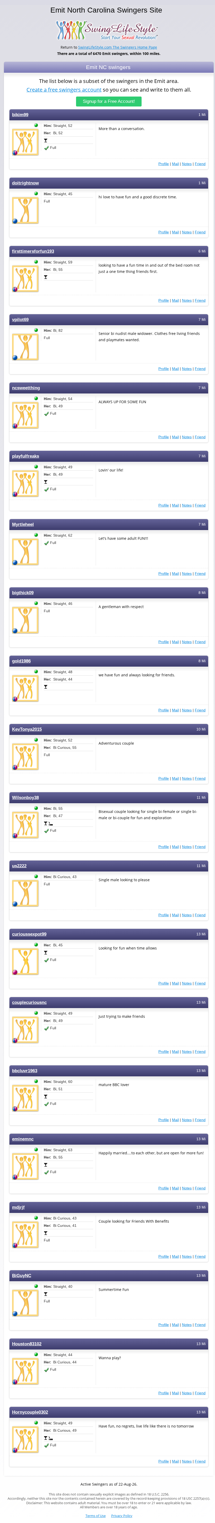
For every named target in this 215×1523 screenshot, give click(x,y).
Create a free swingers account (63, 89)
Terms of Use (95, 1516)
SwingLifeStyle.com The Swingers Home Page (117, 47)
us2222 (19, 865)
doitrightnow (25, 183)
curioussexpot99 (29, 934)
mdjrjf (18, 1207)
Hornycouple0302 (30, 1412)
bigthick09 (23, 592)
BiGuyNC (21, 1275)
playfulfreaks (25, 456)
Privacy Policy (121, 1516)
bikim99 (20, 114)
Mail (175, 164)
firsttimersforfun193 (33, 251)
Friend (200, 164)
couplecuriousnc (29, 1002)
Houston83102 (26, 1343)
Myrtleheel (23, 524)
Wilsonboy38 (25, 797)
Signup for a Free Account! (109, 101)
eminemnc (23, 1139)
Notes (187, 164)
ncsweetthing (26, 387)
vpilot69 (20, 319)
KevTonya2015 (27, 729)
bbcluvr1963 (24, 1070)
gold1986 (21, 661)
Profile (163, 164)
